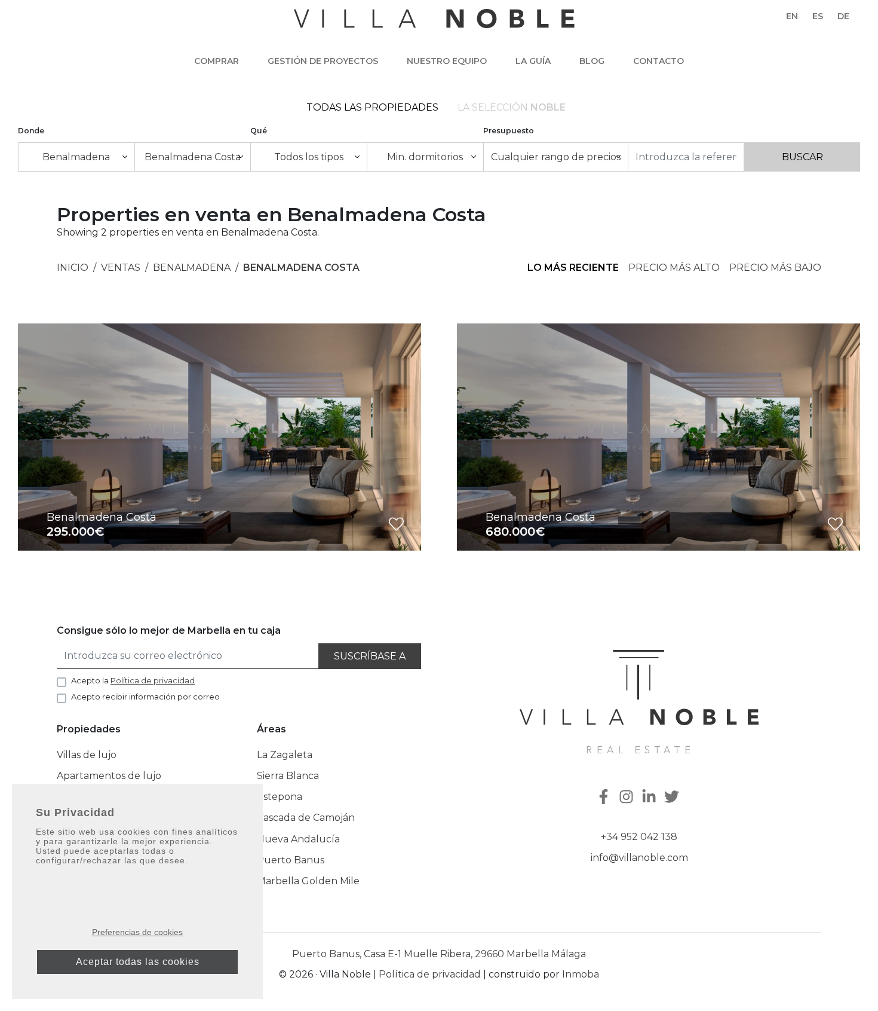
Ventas (120, 267)
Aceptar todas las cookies (137, 962)
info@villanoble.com (639, 857)
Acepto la (133, 680)
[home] (434, 24)
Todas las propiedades (372, 107)
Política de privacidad (430, 974)
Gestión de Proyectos (323, 61)
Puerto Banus (290, 860)
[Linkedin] (650, 798)
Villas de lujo (86, 754)
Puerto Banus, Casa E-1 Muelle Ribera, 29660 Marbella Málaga (439, 954)
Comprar (216, 61)
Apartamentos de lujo (109, 775)
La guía (533, 61)
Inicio (72, 267)
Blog (591, 61)
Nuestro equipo (447, 61)
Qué (258, 130)
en (792, 16)
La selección (512, 107)
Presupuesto (508, 130)
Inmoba (580, 974)
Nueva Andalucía (298, 839)
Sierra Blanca (288, 775)
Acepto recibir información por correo (145, 696)
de (843, 16)
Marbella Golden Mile (308, 881)
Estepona (279, 796)
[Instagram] (628, 798)
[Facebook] (605, 798)
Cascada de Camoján (306, 817)
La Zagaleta (284, 754)
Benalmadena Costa (301, 267)
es (817, 16)
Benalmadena (192, 267)
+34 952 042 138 (639, 836)
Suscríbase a (370, 656)
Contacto (658, 61)
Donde (31, 130)
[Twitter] (673, 798)
